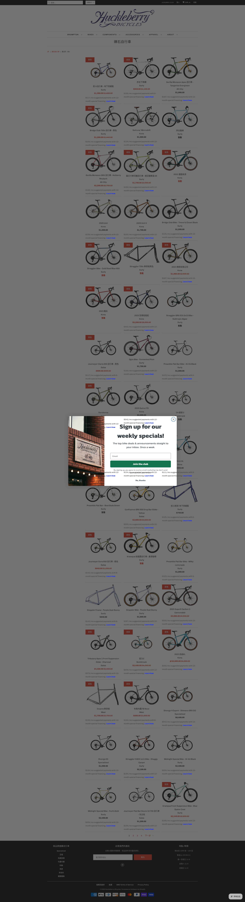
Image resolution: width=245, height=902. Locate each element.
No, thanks (141, 480)
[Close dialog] (173, 419)
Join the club (140, 464)
